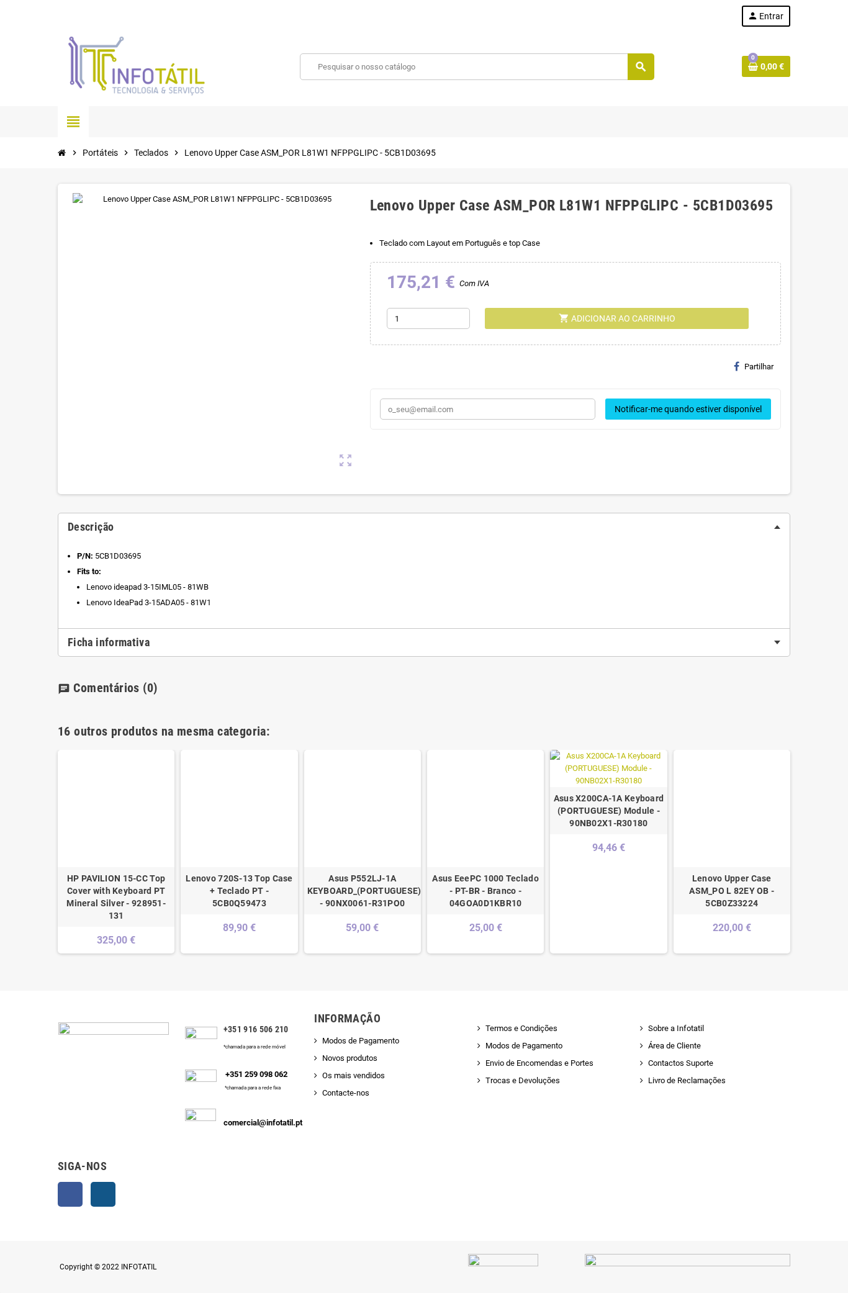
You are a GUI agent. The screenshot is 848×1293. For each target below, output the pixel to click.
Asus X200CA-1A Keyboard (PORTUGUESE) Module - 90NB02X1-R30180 (609, 810)
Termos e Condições (521, 1028)
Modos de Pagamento (360, 1040)
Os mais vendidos (353, 1075)
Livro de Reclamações (687, 1080)
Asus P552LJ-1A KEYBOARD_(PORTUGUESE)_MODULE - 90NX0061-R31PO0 (362, 890)
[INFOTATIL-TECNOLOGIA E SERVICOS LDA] (135, 66)
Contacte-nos (345, 1092)
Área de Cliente (674, 1045)
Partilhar (759, 366)
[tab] (424, 527)
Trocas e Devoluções (522, 1080)
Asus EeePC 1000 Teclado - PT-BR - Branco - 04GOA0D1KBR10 (485, 890)
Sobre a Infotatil (676, 1028)
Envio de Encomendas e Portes (539, 1063)
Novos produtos (349, 1058)
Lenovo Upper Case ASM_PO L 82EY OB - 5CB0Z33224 (731, 890)
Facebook (70, 1194)
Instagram (103, 1194)
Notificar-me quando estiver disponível (688, 409)
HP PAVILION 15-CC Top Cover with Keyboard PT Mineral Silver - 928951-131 (116, 897)
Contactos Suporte (680, 1063)
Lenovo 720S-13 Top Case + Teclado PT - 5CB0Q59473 (239, 890)
